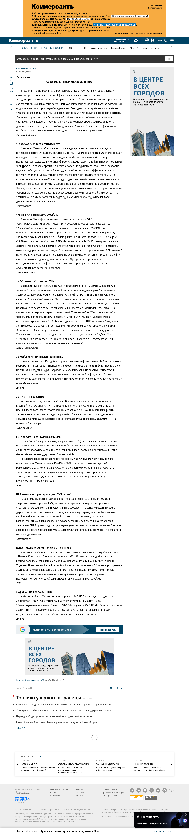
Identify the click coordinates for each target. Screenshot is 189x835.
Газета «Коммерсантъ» (26, 68)
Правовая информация (113, 792)
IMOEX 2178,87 (56, 48)
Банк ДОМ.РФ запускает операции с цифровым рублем (111, 768)
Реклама (80, 789)
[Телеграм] (132, 790)
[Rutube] (158, 790)
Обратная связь (109, 789)
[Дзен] (145, 790)
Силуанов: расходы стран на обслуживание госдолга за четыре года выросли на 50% (63, 704)
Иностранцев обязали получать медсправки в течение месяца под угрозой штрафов (63, 710)
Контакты (55, 795)
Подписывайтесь (107, 629)
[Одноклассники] (151, 790)
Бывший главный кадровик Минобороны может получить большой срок (56, 722)
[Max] (164, 790)
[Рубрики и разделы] (172, 40)
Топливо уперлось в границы (54, 697)
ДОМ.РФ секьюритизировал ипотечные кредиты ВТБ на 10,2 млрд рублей (38, 768)
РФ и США (134, 48)
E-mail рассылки (109, 795)
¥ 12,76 (44, 48)
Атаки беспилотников (152, 48)
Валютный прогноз (99, 48)
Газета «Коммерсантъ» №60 (30, 680)
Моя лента (31, 831)
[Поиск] (166, 40)
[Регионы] (147, 40)
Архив (53, 792)
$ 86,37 (25, 48)
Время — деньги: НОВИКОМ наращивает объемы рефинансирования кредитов (71, 769)
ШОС (84, 48)
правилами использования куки (80, 58)
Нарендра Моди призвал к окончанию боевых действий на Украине (54, 716)
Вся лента (116, 688)
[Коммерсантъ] (23, 40)
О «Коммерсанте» (59, 789)
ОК (169, 58)
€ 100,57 (34, 48)
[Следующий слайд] (171, 764)
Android (79, 795)
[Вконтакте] (138, 790)
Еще (18, 727)
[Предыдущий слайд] (18, 764)
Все (39, 756)
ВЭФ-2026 (73, 48)
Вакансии (80, 792)
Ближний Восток (118, 48)
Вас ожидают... (150, 817)
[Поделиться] (11, 104)
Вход (160, 40)
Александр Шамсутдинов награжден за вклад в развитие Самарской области (150, 768)
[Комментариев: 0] (11, 84)
